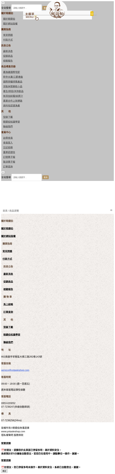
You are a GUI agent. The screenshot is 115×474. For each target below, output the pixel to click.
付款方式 (8, 40)
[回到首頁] (56, 17)
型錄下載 (8, 117)
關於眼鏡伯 (7, 228)
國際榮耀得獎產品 (12, 81)
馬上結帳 (8, 304)
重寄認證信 (9, 152)
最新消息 (8, 51)
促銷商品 (8, 56)
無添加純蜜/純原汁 (13, 96)
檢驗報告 (8, 61)
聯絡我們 (8, 126)
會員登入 (8, 142)
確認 (4, 471)
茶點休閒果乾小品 (12, 86)
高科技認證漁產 (11, 105)
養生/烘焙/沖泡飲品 (13, 91)
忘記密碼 (8, 147)
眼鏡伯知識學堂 (11, 122)
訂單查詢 (8, 166)
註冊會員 (8, 138)
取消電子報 (9, 162)
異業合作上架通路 (12, 101)
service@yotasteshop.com (15, 370)
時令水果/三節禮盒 (13, 77)
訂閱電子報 (9, 157)
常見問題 (8, 35)
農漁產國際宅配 (11, 72)
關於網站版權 (10, 23)
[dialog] (57, 176)
